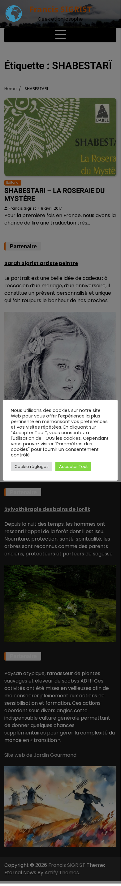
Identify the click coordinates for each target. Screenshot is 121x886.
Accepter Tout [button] (73, 466)
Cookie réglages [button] (32, 466)
